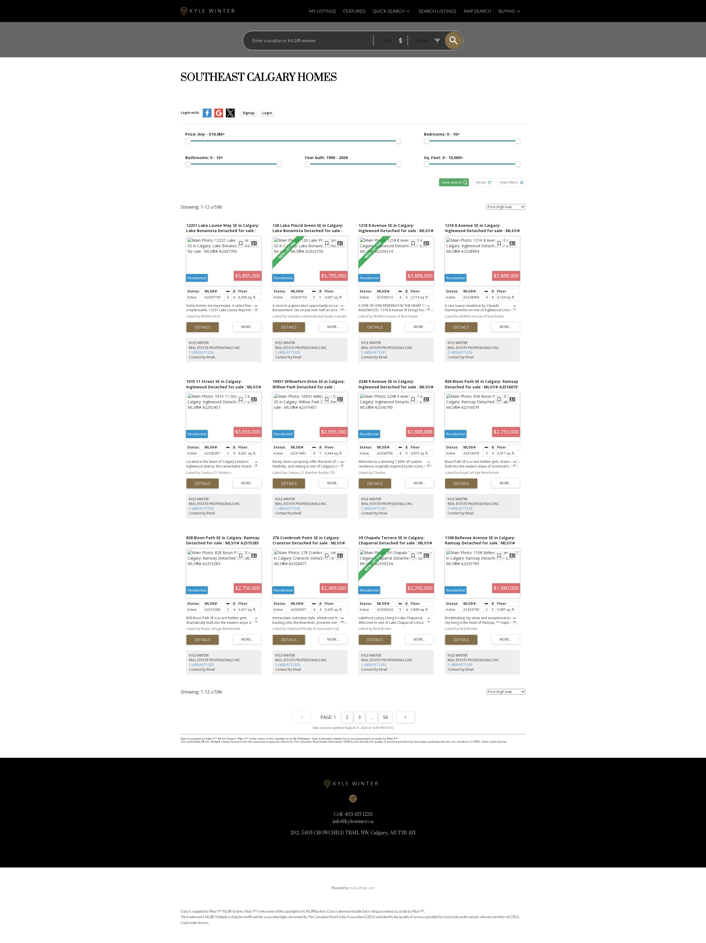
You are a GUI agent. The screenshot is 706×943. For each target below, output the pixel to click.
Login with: (190, 112)
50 (385, 717)
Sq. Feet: (443, 157)
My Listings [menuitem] (322, 11)
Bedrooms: (442, 134)
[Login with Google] (218, 116)
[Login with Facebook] (207, 116)
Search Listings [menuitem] (437, 11)
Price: (205, 134)
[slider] (188, 141)
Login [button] (267, 113)
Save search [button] (452, 182)
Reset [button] (481, 182)
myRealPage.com (362, 888)
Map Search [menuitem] (477, 11)
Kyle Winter (212, 11)
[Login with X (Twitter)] (230, 116)
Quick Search (389, 11)
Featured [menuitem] (354, 11)
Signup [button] (249, 113)
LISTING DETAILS (202, 327)
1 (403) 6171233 (201, 352)
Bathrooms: (204, 157)
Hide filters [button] (509, 182)
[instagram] (353, 798)
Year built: (326, 157)
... (372, 717)
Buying (506, 11)
